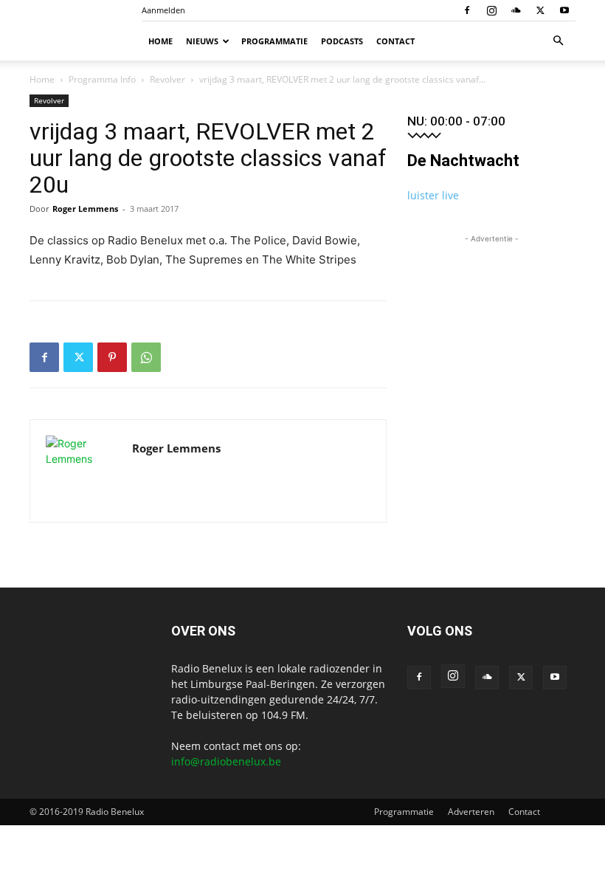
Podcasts (342, 41)
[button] (557, 41)
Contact (395, 41)
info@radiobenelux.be (226, 761)
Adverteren (471, 811)
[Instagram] (491, 10)
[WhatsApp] (146, 357)
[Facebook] (467, 10)
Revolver (167, 79)
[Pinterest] (112, 357)
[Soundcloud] (516, 10)
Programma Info (102, 79)
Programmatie (274, 41)
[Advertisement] (491, 320)
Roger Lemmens (85, 208)
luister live (433, 195)
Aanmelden (163, 10)
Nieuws (202, 41)
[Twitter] (540, 10)
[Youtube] (564, 10)
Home (160, 41)
